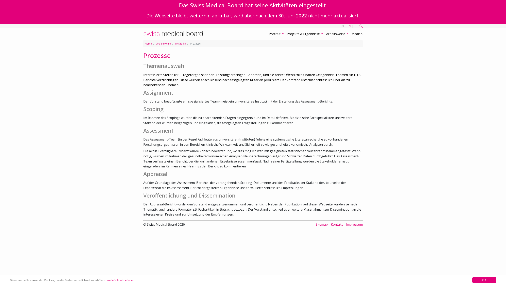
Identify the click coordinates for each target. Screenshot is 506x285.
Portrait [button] (275, 34)
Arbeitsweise (163, 43)
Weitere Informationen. (121, 280)
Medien (357, 34)
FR (355, 26)
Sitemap (322, 224)
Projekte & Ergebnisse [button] (304, 34)
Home (148, 43)
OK (484, 280)
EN (349, 26)
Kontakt (337, 224)
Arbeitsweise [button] (336, 34)
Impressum (354, 224)
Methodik (180, 43)
